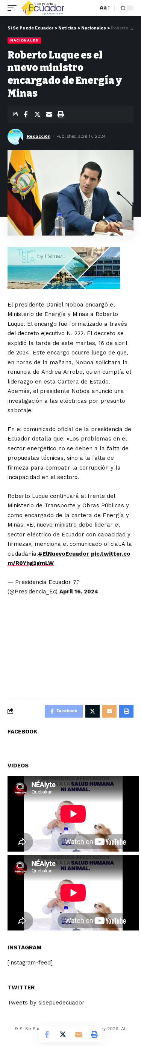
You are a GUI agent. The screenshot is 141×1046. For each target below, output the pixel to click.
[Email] (49, 114)
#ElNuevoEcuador (63, 553)
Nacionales (24, 40)
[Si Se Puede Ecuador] (42, 8)
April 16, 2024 (79, 591)
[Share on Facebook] (25, 114)
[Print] (60, 114)
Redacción (38, 136)
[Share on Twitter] (37, 114)
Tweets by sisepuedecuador (46, 1002)
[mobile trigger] (14, 8)
